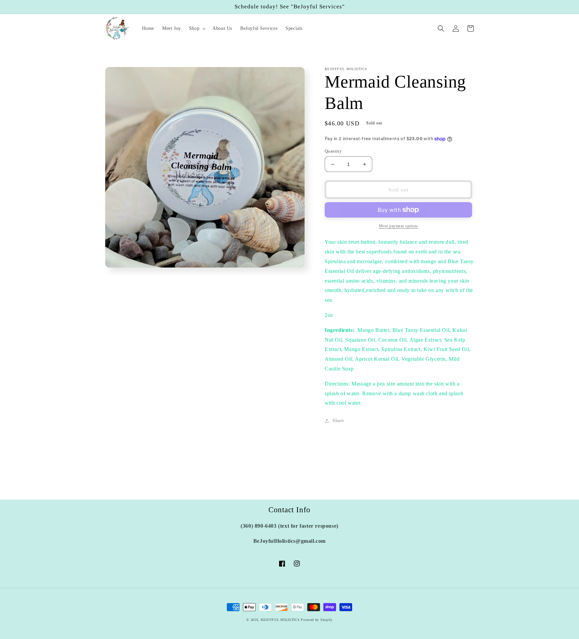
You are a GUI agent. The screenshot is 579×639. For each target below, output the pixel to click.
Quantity (333, 151)
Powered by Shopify (317, 620)
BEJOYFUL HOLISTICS (280, 620)
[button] (196, 28)
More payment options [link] (398, 226)
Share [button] (338, 420)
